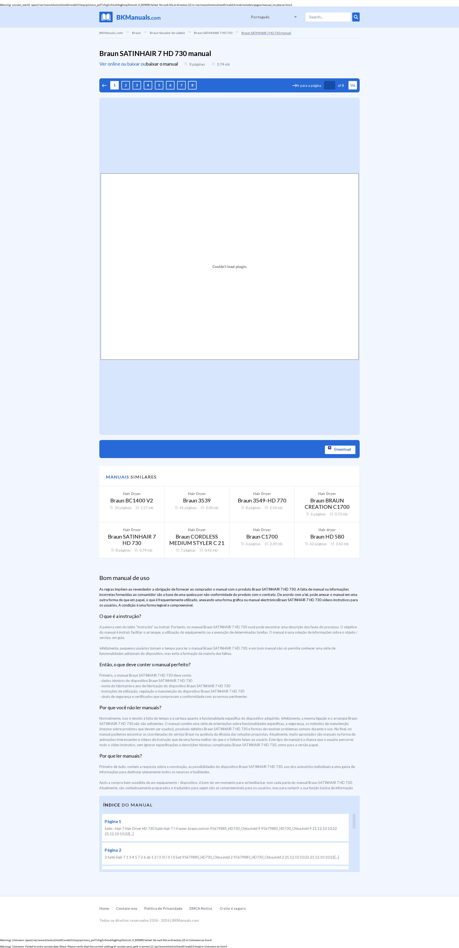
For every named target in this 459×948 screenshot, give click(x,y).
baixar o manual (162, 64)
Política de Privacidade (163, 908)
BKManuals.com (111, 33)
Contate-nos (126, 908)
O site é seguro (233, 908)
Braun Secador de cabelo (167, 33)
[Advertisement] (229, 135)
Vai (352, 85)
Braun (136, 33)
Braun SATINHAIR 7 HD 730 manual (266, 33)
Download (342, 449)
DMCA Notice (200, 908)
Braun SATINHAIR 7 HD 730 (213, 33)
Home (104, 908)
